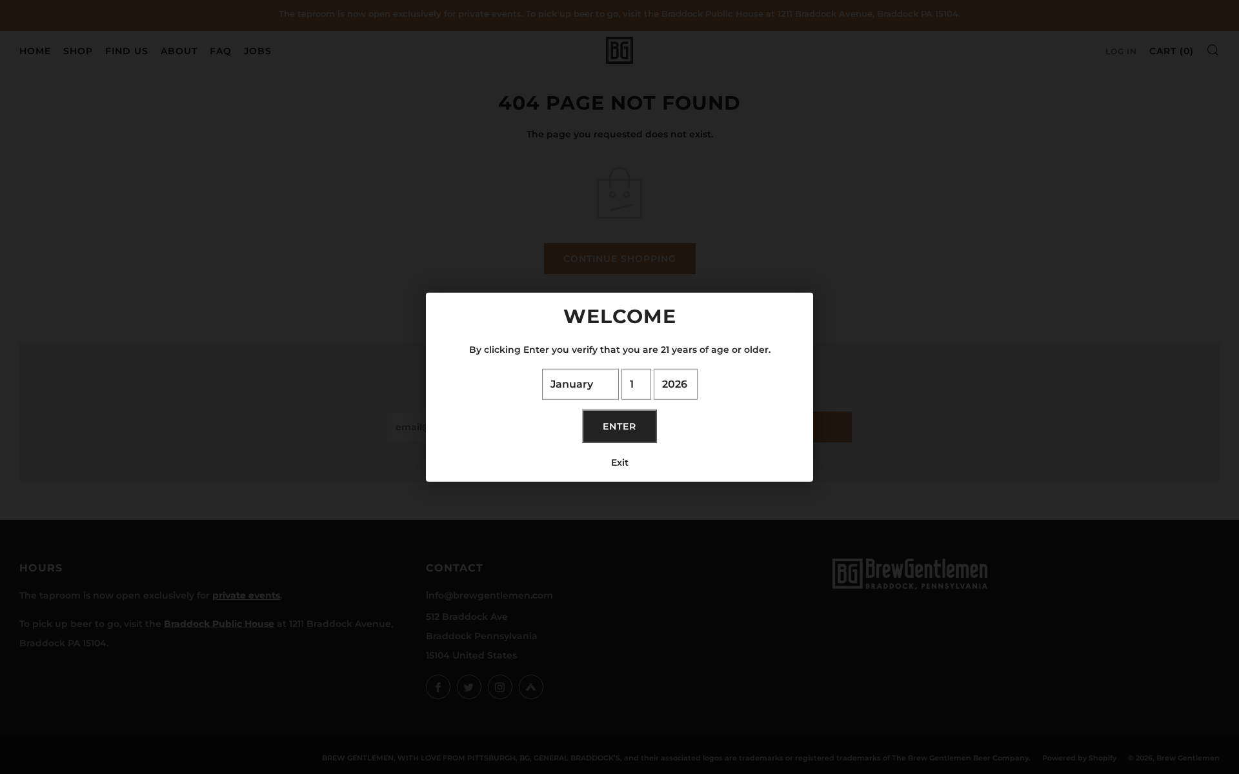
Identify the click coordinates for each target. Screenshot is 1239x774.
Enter (619, 426)
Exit (620, 462)
